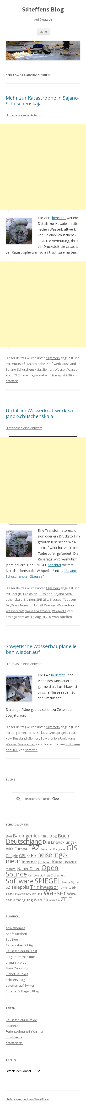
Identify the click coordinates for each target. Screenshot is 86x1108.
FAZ (35, 732)
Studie (66, 882)
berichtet (59, 217)
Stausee (55, 599)
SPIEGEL (42, 599)
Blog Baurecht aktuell (21, 957)
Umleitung (67, 738)
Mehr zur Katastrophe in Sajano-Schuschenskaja (43, 101)
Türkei (63, 887)
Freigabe (59, 849)
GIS (71, 848)
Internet (29, 862)
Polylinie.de (14, 1037)
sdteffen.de (14, 1043)
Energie (16, 594)
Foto (44, 849)
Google (12, 855)
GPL (22, 855)
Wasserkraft (15, 611)
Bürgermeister (21, 732)
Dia (46, 842)
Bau (9, 836)
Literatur (69, 862)
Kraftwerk (54, 364)
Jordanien (44, 862)
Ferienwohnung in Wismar (24, 1031)
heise (44, 854)
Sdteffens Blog (43, 9)
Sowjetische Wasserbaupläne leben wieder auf (42, 649)
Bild (45, 836)
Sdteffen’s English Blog (22, 991)
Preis (47, 875)
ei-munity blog (16, 962)
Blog (53, 836)
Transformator (22, 605)
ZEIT (17, 375)
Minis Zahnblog (17, 968)
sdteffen (12, 381)
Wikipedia (59, 611)
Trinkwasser (44, 886)
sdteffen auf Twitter (20, 985)
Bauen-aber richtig (19, 945)
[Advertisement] (43, 167)
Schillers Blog (15, 980)
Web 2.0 (41, 900)
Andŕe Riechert (16, 934)
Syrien (75, 882)
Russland (69, 364)
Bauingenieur (27, 836)
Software (20, 880)
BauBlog (12, 939)
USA (40, 894)
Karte (57, 862)
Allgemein (53, 358)
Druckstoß (18, 364)
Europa (21, 849)
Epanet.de (13, 1025)
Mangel (11, 869)
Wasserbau (65, 605)
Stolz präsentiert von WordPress (27, 1099)
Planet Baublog (17, 974)
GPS (31, 855)
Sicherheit (57, 875)
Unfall (38, 605)
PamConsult (35, 875)
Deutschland (24, 841)
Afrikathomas (15, 928)
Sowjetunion (50, 738)
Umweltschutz (24, 894)
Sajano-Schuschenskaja (23, 369)
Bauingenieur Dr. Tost (21, 951)
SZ (8, 887)
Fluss (43, 732)
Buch (63, 835)
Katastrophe (36, 364)
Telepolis (20, 887)
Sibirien (47, 369)
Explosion (30, 594)
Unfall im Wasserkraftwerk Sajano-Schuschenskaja (40, 413)
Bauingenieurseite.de (21, 1020)
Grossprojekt (58, 732)
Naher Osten (28, 868)
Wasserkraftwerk (38, 611)
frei (50, 849)
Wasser (60, 369)
